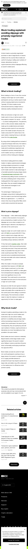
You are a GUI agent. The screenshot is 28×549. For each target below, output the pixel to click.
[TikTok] (4, 527)
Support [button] (4, 505)
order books (13, 137)
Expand (23, 395)
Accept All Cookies (13, 540)
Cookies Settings (14, 544)
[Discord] (10, 527)
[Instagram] (7, 527)
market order (16, 244)
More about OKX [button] (6, 492)
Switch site (6, 5)
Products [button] (4, 496)
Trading (9, 22)
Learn (2, 22)
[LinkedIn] (21, 527)
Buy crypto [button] (4, 509)
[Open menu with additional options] (26, 9)
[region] (14, 538)
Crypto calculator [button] (7, 513)
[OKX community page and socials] (23, 527)
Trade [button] (3, 517)
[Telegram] (13, 527)
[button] (16, 9)
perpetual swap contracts (11, 174)
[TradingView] (18, 527)
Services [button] (4, 500)
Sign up (21, 9)
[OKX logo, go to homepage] (4, 9)
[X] (2, 527)
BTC (8, 233)
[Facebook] (15, 527)
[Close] (25, 529)
